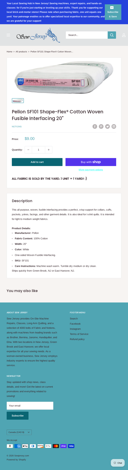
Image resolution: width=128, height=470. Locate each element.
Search (74, 318)
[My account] (124, 35)
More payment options (91, 169)
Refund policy (77, 339)
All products (21, 51)
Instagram (75, 328)
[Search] (112, 35)
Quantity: (17, 149)
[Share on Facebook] (94, 126)
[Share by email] (114, 126)
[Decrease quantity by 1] (28, 149)
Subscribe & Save (112, 14)
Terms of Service (79, 334)
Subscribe (18, 415)
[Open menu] (8, 35)
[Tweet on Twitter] (107, 126)
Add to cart (37, 162)
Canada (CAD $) (16, 432)
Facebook (75, 323)
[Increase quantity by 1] (48, 149)
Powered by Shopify (16, 459)
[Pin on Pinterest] (101, 126)
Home (9, 51)
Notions (17, 126)
